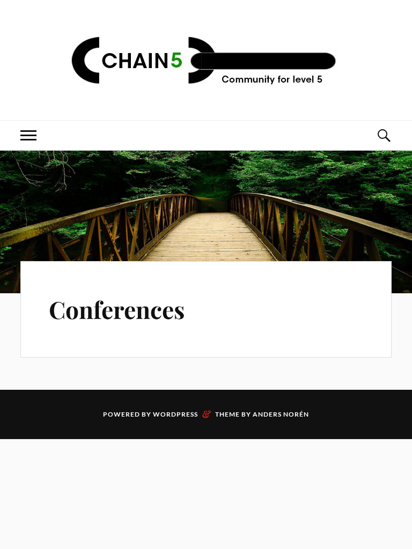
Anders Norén (281, 414)
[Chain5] (206, 59)
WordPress (175, 414)
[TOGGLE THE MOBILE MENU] (28, 135)
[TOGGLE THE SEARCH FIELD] (384, 135)
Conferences (117, 309)
